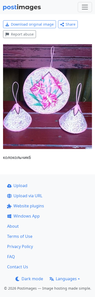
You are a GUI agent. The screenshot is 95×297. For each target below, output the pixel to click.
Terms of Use (19, 236)
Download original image (32, 24)
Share (70, 24)
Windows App (26, 216)
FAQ (11, 256)
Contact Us (17, 267)
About (13, 226)
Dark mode (32, 279)
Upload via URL (27, 196)
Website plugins (28, 206)
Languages (66, 279)
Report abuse (22, 34)
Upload (20, 185)
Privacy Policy (20, 246)
